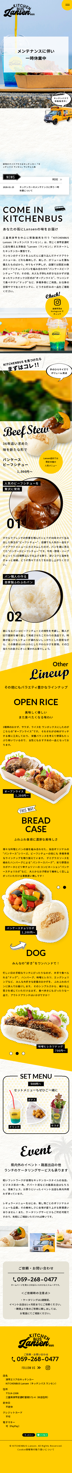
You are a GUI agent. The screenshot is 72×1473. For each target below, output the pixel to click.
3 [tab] (23, 1053)
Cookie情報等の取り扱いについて (35, 1449)
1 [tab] (58, 887)
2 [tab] (64, 887)
